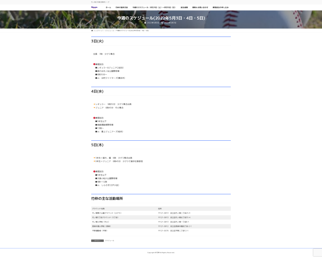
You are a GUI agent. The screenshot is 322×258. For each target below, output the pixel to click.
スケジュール (109, 241)
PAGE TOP (313, 247)
